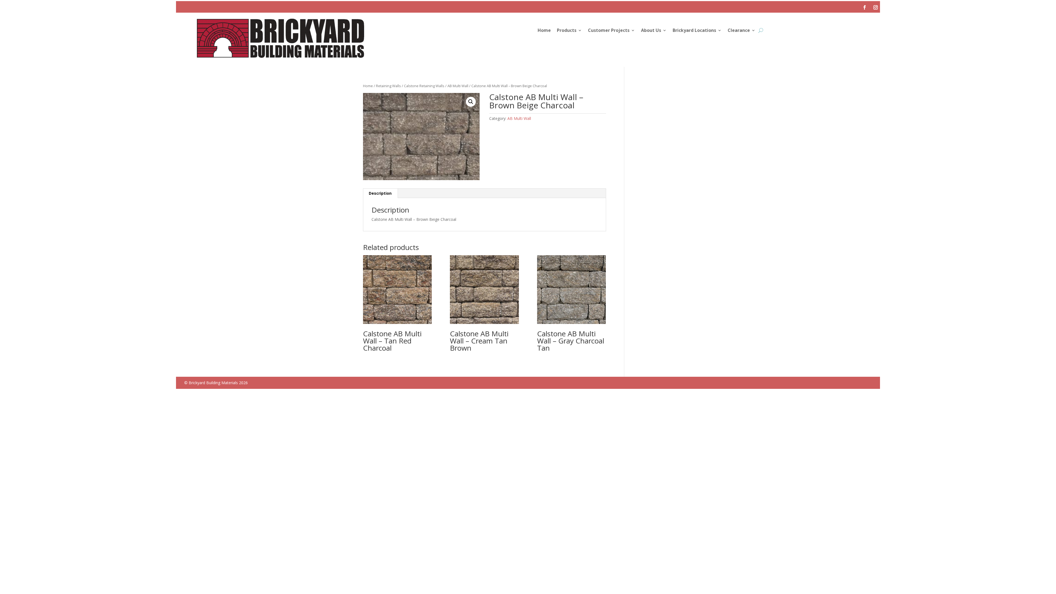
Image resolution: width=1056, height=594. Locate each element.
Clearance (739, 30)
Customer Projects (608, 30)
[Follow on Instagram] (875, 7)
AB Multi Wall (457, 85)
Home (544, 30)
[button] (471, 102)
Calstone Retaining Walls (424, 85)
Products (566, 30)
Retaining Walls (388, 85)
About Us (651, 30)
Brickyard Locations (694, 30)
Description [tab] (380, 193)
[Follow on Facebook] (864, 7)
